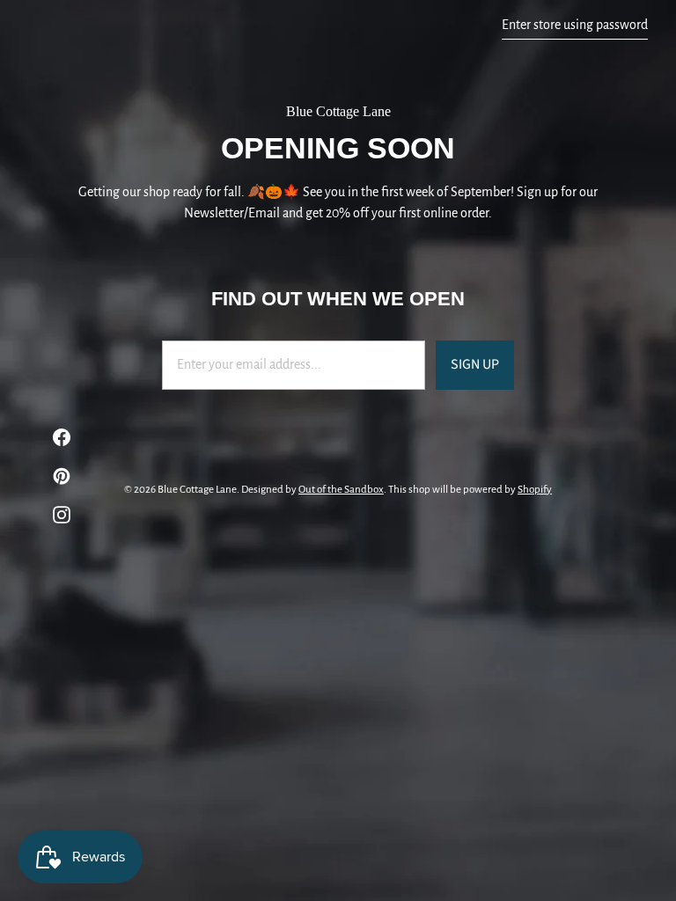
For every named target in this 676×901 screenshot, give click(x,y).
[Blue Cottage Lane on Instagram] (52, 514)
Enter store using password (575, 25)
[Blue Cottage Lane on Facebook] (52, 437)
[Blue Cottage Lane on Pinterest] (52, 476)
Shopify (535, 489)
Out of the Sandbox (341, 489)
